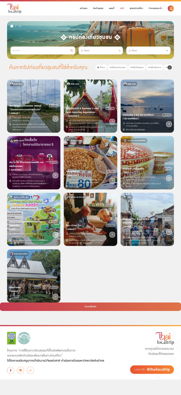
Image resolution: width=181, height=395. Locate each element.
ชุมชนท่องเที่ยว (136, 8)
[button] (170, 67)
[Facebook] (10, 370)
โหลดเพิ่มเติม (90, 306)
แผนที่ (111, 8)
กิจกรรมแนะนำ (155, 8)
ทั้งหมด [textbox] (86, 50)
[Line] (20, 370)
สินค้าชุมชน (98, 8)
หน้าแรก (83, 8)
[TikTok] (30, 370)
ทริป (122, 8)
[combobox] (101, 50)
